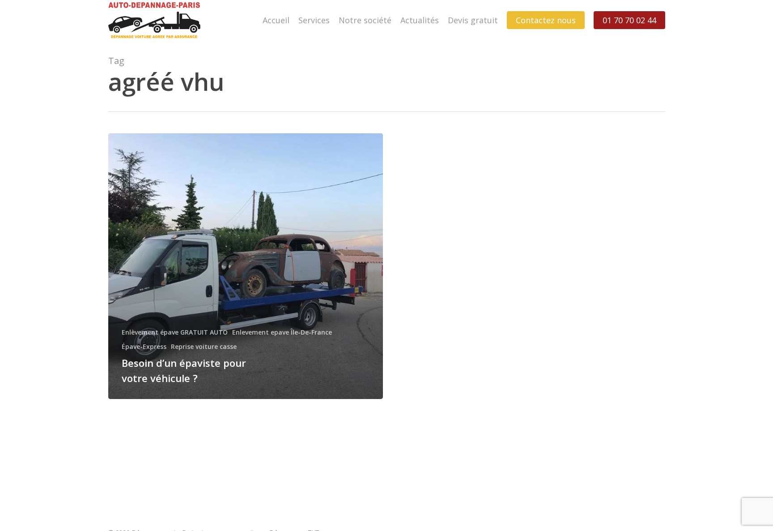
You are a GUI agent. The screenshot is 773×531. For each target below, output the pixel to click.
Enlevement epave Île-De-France (282, 332)
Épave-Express (144, 346)
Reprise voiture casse (204, 346)
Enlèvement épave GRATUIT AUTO (175, 332)
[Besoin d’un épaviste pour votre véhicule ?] (245, 266)
